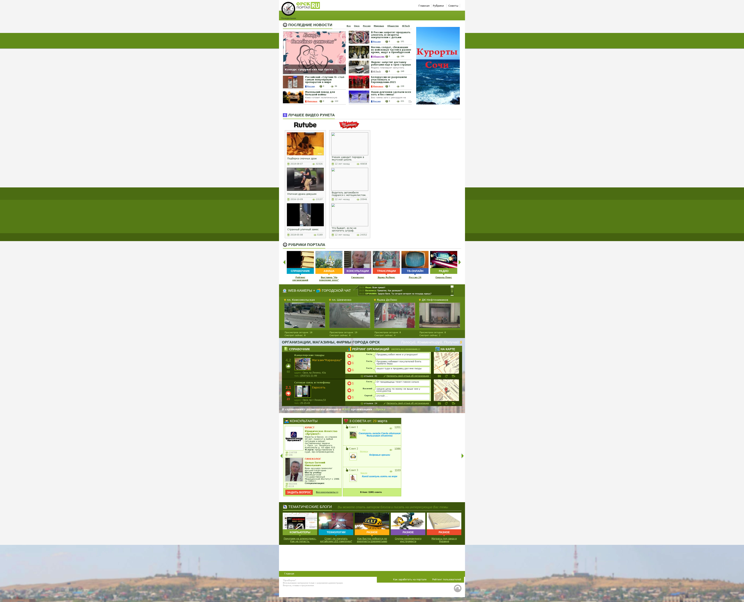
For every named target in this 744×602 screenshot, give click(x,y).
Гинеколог (357, 277)
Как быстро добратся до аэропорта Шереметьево (372, 540)
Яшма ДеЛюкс (386, 277)
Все (349, 26)
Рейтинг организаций (300, 278)
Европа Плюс (444, 277)
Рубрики (438, 5)
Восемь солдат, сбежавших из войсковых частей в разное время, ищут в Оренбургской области (391, 51)
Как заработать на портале (409, 579)
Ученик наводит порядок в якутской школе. (348, 158)
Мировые (379, 26)
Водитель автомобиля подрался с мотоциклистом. (349, 194)
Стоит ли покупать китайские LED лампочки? (336, 540)
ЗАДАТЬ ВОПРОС (299, 492)
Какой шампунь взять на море (379, 476)
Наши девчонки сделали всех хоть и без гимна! (391, 93)
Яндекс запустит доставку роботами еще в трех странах (391, 63)
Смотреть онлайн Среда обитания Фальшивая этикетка (379, 434)
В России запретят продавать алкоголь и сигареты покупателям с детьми (391, 35)
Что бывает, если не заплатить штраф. (344, 229)
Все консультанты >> (327, 492)
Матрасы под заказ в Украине (444, 540)
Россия (366, 26)
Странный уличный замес (303, 229)
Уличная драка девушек (302, 194)
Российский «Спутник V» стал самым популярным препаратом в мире (324, 80)
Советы (453, 5)
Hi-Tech (406, 26)
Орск (357, 26)
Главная (424, 5)
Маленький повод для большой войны (320, 93)
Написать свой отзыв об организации (408, 376)
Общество (393, 26)
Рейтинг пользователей (446, 579)
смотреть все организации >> (405, 349)
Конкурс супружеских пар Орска (309, 69)
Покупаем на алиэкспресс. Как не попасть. (300, 540)
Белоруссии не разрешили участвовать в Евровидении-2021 (389, 80)
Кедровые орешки (379, 455)
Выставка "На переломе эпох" (329, 278)
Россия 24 (415, 277)
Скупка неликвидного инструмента (408, 540)
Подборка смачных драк (302, 158)
